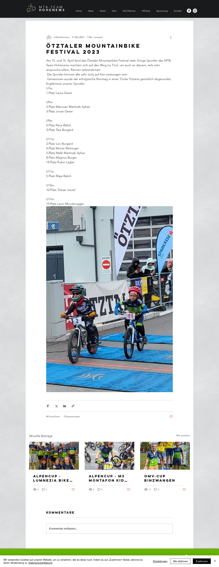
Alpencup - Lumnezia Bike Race (51, 478)
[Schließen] (215, 561)
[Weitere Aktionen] (171, 37)
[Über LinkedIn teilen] (64, 406)
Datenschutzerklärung (40, 562)
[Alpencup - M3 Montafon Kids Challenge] (109, 456)
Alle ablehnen (180, 561)
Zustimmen (202, 561)
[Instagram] (195, 11)
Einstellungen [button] (160, 561)
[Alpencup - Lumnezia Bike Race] (54, 456)
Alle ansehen (183, 435)
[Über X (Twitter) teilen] (56, 406)
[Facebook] (189, 11)
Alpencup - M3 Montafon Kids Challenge (108, 478)
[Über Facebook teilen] (47, 406)
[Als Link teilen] (73, 406)
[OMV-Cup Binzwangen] (165, 456)
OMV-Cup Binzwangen (159, 478)
